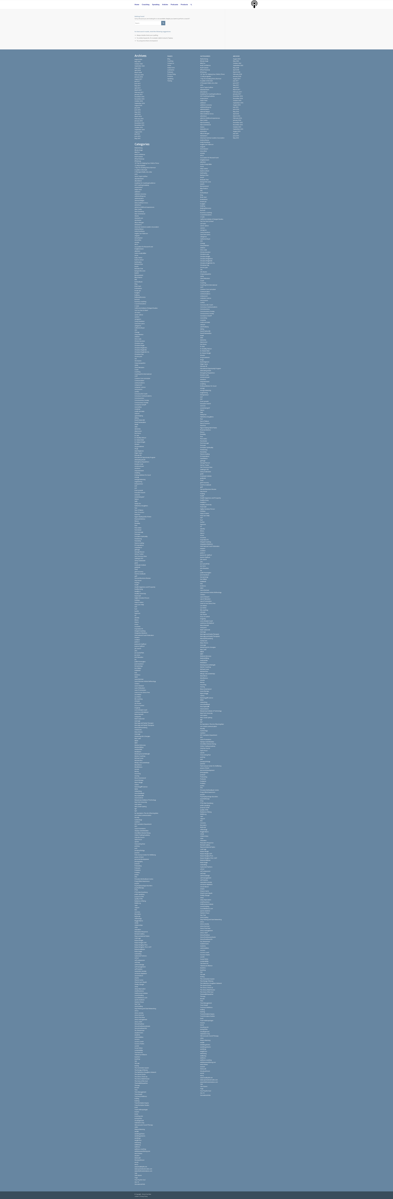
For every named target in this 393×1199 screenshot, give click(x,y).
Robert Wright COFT (141, 943)
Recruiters (138, 914)
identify (137, 618)
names (137, 785)
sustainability (139, 1050)
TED (136, 1061)
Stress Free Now (140, 1017)
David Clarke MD (140, 420)
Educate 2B (138, 455)
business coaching (140, 301)
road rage (138, 938)
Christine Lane (139, 343)
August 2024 (138, 59)
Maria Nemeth (139, 714)
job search (138, 648)
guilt (136, 576)
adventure (138, 205)
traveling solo (139, 1116)
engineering (138, 481)
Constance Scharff (140, 405)
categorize (138, 326)
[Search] (191, 4)
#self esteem (139, 157)
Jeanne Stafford (139, 646)
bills (136, 279)
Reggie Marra (139, 921)
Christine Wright (139, 345)
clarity (136, 365)
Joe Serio (137, 655)
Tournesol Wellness (141, 1096)
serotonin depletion (141, 973)
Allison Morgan (139, 222)
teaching (137, 1059)
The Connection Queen (142, 1068)
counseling (138, 407)
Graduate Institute (140, 565)
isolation (137, 640)
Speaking (170, 79)
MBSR (136, 741)
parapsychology (140, 850)
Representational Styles (142, 936)
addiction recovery (140, 194)
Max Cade (138, 738)
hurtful (137, 611)
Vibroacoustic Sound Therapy (144, 1125)
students (137, 1035)
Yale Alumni (138, 1175)
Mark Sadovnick (140, 719)
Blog (168, 59)
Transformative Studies (142, 1105)
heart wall (138, 596)
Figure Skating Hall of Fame (143, 517)
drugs (136, 449)
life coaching (138, 699)
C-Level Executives (140, 304)
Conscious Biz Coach (141, 394)
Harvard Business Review (143, 578)
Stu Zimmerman (139, 1030)
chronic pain (138, 356)
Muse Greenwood (140, 778)
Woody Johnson (139, 1160)
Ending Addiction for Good (143, 475)
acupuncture (138, 187)
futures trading (139, 543)
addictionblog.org (140, 196)
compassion (138, 385)
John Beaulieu (139, 657)
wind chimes (138, 1153)
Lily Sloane (138, 703)
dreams (137, 444)
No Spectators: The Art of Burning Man (146, 813)
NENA (136, 789)
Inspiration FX (139, 629)
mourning (138, 773)
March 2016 (138, 116)
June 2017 (138, 83)
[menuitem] (137, 4)
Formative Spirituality (141, 536)
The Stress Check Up (141, 1077)
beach (136, 266)
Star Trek (137, 1004)
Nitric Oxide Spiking (140, 806)
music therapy (139, 780)
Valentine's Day (139, 1123)
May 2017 (137, 86)
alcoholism (138, 220)
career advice (139, 315)
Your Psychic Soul (140, 1180)
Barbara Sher (139, 264)
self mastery (138, 969)
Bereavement (139, 275)
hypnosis (137, 613)
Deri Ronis (138, 433)
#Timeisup (138, 161)
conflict (137, 392)
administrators (139, 198)
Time (136, 1090)
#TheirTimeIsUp (139, 159)
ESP (136, 488)
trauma (137, 1112)
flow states (138, 528)
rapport (137, 907)
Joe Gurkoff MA (139, 653)
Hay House (138, 580)
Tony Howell (138, 1094)
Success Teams (139, 1044)
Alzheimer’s (138, 225)
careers (137, 317)
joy (135, 659)
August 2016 (138, 105)
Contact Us (170, 63)
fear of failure (139, 510)
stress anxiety (139, 1013)
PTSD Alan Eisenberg (141, 892)
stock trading (139, 1006)
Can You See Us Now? (141, 310)
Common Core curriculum (142, 378)
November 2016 (139, 99)
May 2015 (137, 138)
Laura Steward (139, 686)
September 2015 (140, 129)
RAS (136, 910)
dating (136, 418)
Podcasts (137, 868)
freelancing (138, 539)
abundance (138, 181)
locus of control (139, 705)
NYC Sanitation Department (143, 824)
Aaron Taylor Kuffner (141, 176)
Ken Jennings (139, 666)
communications (140, 383)
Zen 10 (137, 1182)
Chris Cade (138, 339)
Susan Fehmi (139, 1048)
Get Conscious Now (141, 556)
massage (137, 734)
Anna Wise (138, 240)
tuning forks (138, 1118)
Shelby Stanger (139, 984)
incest (136, 624)
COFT (136, 376)
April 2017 (138, 88)
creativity (137, 409)
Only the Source (140, 837)
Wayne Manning (140, 1129)
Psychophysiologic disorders (143, 886)
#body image (139, 150)
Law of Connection (140, 690)
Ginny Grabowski (140, 560)
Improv (137, 622)
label (136, 677)
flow (136, 525)
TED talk (137, 1063)
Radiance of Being (140, 901)
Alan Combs (138, 209)
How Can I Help (139, 604)
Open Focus (138, 839)
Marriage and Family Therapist (144, 723)
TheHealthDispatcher (141, 1083)
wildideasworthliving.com (142, 1151)
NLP (136, 811)
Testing (169, 81)
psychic (137, 883)
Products (170, 76)
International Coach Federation (144, 635)
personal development (142, 859)
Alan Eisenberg (139, 211)
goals (136, 563)
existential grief (139, 497)
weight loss (138, 1140)
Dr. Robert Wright (140, 442)
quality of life (139, 899)
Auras (136, 255)
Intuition (137, 637)
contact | (137, 1196)
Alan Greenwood (140, 214)
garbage (137, 550)
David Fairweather (140, 422)
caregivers (138, 319)
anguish (137, 236)
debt (136, 427)
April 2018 (138, 70)
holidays (137, 600)
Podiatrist (138, 870)
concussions (138, 389)
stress (136, 1011)
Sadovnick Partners (141, 956)
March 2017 (138, 90)
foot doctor (138, 530)
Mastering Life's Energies (142, 736)
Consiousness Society (141, 402)
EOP (136, 486)
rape (136, 905)
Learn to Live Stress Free (142, 692)
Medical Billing (139, 747)
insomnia (137, 626)
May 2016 (137, 112)
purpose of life (139, 896)
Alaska (137, 216)
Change (137, 332)
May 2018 (137, 68)
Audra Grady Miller (140, 253)
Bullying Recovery (140, 297)
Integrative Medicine (141, 633)
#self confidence (140, 154)
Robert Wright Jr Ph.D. (141, 945)
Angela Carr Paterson (141, 233)
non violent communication (143, 815)
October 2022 (139, 64)
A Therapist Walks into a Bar (143, 172)
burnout (137, 299)
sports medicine (140, 1000)
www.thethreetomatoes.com (143, 1171)
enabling (137, 473)
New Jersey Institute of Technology (145, 800)
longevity (137, 708)
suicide (137, 1046)
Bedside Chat (139, 268)
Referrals (137, 916)
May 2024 (137, 61)
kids (136, 673)
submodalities (139, 1037)
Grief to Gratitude (140, 574)
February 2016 (139, 119)
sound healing (139, 995)
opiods (137, 842)
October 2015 (139, 127)
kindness (137, 675)
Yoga (136, 1178)
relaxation (138, 929)
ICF (135, 615)
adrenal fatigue (139, 200)
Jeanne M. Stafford (140, 644)
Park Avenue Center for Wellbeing (145, 855)
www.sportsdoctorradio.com (143, 1169)
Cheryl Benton (139, 334)
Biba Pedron (138, 277)
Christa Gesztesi (140, 341)
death (136, 424)
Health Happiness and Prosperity (145, 587)
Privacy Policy (171, 74)
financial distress (140, 519)
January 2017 (139, 94)
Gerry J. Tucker (139, 554)
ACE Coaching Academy (142, 185)
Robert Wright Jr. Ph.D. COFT (143, 947)
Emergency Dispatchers (142, 462)
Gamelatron (138, 547)
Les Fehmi (138, 697)
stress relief (138, 1022)
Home (169, 65)
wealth (137, 1131)
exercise (137, 495)
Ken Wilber (138, 668)
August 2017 (138, 79)
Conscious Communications (143, 396)
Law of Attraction (140, 688)
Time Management (140, 1092)
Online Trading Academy (142, 835)
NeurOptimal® (139, 795)
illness (137, 620)
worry (136, 1164)
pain (136, 848)
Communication (139, 380)
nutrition (137, 822)
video (136, 1127)
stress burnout (139, 1015)
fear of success (139, 512)
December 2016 (139, 97)
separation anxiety (140, 971)
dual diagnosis (139, 451)
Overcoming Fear (140, 844)
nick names (138, 804)
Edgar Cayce (138, 453)
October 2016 (139, 101)
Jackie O (137, 642)
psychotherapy (139, 888)
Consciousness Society (142, 400)
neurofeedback (139, 793)
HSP (136, 607)
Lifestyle (137, 701)
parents (137, 853)
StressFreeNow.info (141, 1028)
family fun (138, 503)
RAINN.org (138, 903)
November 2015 (139, 125)
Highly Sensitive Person (142, 598)
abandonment (139, 179)
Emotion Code (139, 464)
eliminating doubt (140, 460)
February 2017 (139, 92)
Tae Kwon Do (139, 1052)
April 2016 (138, 114)
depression (138, 431)
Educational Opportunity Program (145, 457)
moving (137, 776)
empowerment (139, 471)
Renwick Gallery (140, 934)
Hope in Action (139, 602)
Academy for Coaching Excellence (145, 183)
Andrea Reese (139, 229)
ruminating (138, 954)
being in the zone (140, 271)
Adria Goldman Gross (141, 203)
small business (139, 991)
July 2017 (137, 81)
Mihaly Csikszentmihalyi (142, 763)
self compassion (140, 960)
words (136, 1162)
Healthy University (140, 593)
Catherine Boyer (140, 328)
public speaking (139, 894)
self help (137, 962)
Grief (136, 569)
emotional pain (139, 466)
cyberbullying (139, 416)
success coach (139, 1041)
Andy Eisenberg (139, 231)
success (137, 1039)
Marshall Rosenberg (141, 727)
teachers (137, 1057)
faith (136, 501)
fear (136, 508)
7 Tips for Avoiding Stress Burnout (145, 167)
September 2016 (140, 103)
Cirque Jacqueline (140, 363)
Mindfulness (138, 767)
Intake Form (171, 68)
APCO (136, 244)
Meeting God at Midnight (142, 754)
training (137, 1101)
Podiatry (137, 872)
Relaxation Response (141, 932)
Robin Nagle (138, 951)
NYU (136, 826)
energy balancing (140, 479)
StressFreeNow (139, 1024)
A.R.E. (136, 174)
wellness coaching (140, 1149)
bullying (137, 295)
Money (137, 771)
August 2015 (138, 132)
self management (140, 967)
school (137, 958)
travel (136, 1114)
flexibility (137, 523)
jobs (136, 651)
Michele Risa (138, 760)
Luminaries (170, 70)
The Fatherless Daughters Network (145, 1072)
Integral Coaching (140, 631)
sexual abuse (139, 975)
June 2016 (138, 110)
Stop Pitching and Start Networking (145, 1008)
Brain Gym (138, 286)
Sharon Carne (139, 980)
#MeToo (137, 152)
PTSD (136, 890)
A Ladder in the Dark (141, 170)
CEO (136, 330)
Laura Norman (139, 679)
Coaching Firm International (143, 374)
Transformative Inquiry (142, 1103)
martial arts (138, 730)
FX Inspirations (139, 545)
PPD (136, 877)
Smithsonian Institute (141, 993)
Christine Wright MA (141, 350)
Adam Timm (138, 189)
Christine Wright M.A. (141, 348)
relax (136, 927)
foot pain (137, 534)
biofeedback (138, 282)
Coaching (137, 372)
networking (138, 791)
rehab (136, 923)
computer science (140, 387)
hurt (136, 609)
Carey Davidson (140, 321)
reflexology (138, 918)
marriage (137, 721)
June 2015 (138, 136)
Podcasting (138, 866)
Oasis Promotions (140, 828)
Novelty (137, 817)
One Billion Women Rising (142, 833)
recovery (137, 912)
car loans (137, 312)
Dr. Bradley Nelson (140, 438)
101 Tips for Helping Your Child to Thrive (147, 163)
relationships (139, 925)
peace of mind (139, 857)
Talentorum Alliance (141, 1055)
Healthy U (138, 591)
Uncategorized (139, 1120)
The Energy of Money (141, 1070)
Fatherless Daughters (141, 506)
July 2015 (137, 134)
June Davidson (139, 664)
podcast (137, 864)
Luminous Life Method (141, 712)
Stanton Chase (139, 1002)
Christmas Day (139, 354)
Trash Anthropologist (141, 1109)
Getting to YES (139, 558)
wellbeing (138, 1145)
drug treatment (139, 446)
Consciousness (139, 398)
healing (137, 582)
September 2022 (140, 66)
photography (139, 861)
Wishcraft (138, 1158)
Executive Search (140, 492)
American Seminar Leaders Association (147, 227)
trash (136, 1107)
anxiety (137, 242)
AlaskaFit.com (139, 218)
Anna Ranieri (139, 238)
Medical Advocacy (140, 745)
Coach (136, 369)
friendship (138, 541)
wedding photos (140, 1134)
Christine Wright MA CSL (142, 352)
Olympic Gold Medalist (141, 831)
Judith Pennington (140, 661)
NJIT (136, 809)
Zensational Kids (140, 1184)
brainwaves (138, 288)
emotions (137, 468)
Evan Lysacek (139, 490)
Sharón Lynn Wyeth (141, 982)
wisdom (137, 1156)
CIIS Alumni (138, 361)
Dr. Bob (137, 435)
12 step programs (140, 165)
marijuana (138, 716)
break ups (138, 290)
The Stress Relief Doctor (142, 1079)
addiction (137, 192)
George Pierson (139, 552)
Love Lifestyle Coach (141, 710)
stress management (141, 1019)
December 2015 (139, 123)
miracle (137, 769)
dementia (138, 429)
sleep (136, 986)
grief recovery (139, 572)
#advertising (138, 148)
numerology (138, 820)
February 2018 (139, 75)
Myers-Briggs (139, 782)
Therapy (137, 1085)
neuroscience (139, 798)
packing (137, 846)
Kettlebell (137, 670)
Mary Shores (139, 732)
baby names (138, 258)
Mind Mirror (138, 765)
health (137, 585)
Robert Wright (139, 940)
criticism (137, 413)
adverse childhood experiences (144, 207)
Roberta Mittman (140, 949)
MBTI (136, 743)
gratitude (137, 567)
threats (137, 1087)
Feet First (137, 514)
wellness (137, 1147)
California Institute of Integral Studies (146, 308)
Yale (136, 1173)
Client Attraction (139, 367)
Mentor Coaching (140, 756)
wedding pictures (140, 1136)
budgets (137, 293)
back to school (139, 260)
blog (136, 284)
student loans (139, 1033)
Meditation (138, 752)
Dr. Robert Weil (139, 440)
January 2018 (139, 77)
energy (137, 477)
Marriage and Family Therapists (144, 725)
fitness (137, 521)
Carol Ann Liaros (140, 323)
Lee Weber (138, 694)
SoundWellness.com (141, 998)
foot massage (139, 532)
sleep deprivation (140, 989)
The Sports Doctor (140, 1074)
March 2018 (138, 72)
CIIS (136, 359)
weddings (138, 1138)
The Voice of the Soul (141, 1081)
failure (137, 499)
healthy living (139, 589)
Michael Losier (139, 758)
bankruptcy (138, 262)
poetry (137, 874)
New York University (141, 802)
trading (137, 1098)
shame (137, 978)
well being (138, 1142)
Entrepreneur (139, 484)
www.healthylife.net (141, 1167)
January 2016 (139, 121)
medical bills (138, 749)
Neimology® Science (141, 787)
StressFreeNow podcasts (142, 1026)
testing (137, 1066)
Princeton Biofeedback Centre (144, 879)
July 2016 (137, 108)
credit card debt (139, 411)
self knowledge (139, 965)
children (137, 337)
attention (137, 251)
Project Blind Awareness (142, 881)
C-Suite (137, 306)
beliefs (137, 273)
